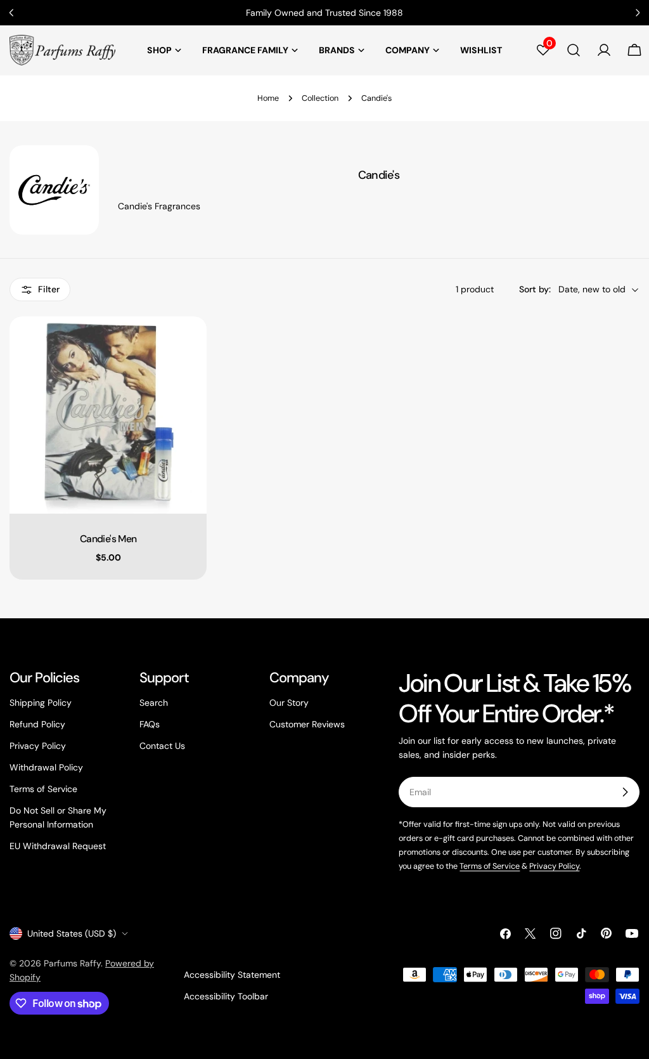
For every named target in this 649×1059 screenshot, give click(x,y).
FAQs (149, 724)
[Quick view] (188, 344)
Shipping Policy (41, 702)
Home (268, 98)
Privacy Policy (38, 745)
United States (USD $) (71, 933)
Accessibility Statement (232, 974)
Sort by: (535, 289)
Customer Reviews (307, 724)
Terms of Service (43, 789)
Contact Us (162, 745)
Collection (320, 98)
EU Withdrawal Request (58, 846)
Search (153, 702)
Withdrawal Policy (46, 767)
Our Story (289, 702)
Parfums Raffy (72, 963)
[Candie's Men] (108, 415)
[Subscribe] (625, 792)
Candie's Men (108, 538)
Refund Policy (37, 724)
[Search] (573, 50)
